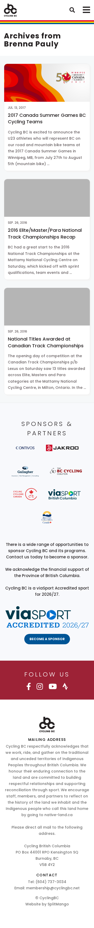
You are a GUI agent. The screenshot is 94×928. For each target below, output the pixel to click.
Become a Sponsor (47, 639)
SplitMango (58, 904)
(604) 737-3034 (51, 882)
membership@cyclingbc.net (53, 888)
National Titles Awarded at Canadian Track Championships (46, 342)
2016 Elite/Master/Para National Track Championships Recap (45, 233)
